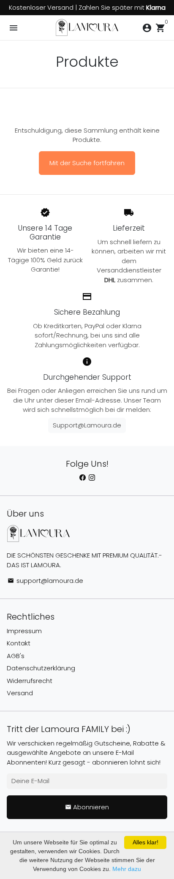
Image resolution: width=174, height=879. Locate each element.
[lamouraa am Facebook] (82, 478)
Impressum (24, 630)
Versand (20, 693)
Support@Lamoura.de (87, 425)
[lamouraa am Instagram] (92, 478)
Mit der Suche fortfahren (87, 162)
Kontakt (18, 643)
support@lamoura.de (45, 580)
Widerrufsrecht (29, 680)
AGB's (15, 655)
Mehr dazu (126, 868)
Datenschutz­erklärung (41, 668)
